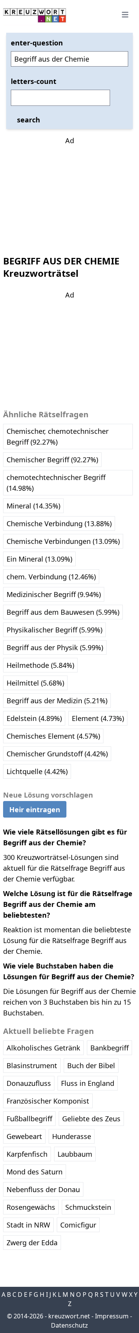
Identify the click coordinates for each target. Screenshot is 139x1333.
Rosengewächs (31, 1207)
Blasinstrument (32, 1065)
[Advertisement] (69, 194)
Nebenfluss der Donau (43, 1189)
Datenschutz (69, 1325)
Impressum (112, 1316)
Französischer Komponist (48, 1101)
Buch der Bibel (91, 1065)
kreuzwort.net (69, 1316)
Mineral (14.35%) (33, 505)
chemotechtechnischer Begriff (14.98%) (56, 483)
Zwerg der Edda (32, 1242)
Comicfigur (78, 1224)
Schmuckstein (88, 1207)
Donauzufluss (29, 1083)
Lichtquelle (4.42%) (37, 771)
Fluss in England (87, 1083)
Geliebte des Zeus (91, 1118)
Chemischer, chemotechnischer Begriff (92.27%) (57, 436)
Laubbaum (75, 1154)
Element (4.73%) (98, 718)
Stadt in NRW (28, 1224)
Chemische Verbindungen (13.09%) (63, 541)
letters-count (33, 81)
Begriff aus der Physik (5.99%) (55, 647)
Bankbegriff (109, 1047)
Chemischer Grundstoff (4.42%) (57, 753)
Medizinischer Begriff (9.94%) (54, 594)
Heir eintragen (34, 809)
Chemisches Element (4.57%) (53, 736)
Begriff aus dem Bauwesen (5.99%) (63, 612)
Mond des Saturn (35, 1171)
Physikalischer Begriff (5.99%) (54, 629)
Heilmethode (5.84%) (40, 665)
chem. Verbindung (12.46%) (51, 576)
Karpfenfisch (27, 1154)
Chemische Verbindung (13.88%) (59, 523)
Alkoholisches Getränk (43, 1047)
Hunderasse (71, 1136)
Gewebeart (24, 1136)
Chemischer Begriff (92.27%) (52, 459)
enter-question (37, 42)
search (28, 119)
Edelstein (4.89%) (34, 718)
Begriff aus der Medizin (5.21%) (57, 700)
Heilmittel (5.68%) (35, 682)
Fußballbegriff (29, 1118)
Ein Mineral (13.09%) (39, 559)
